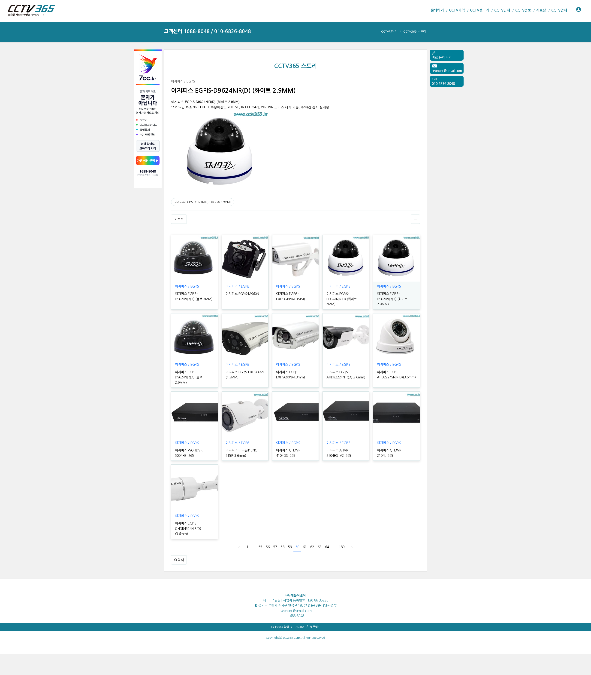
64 (327, 547)
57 (275, 547)
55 (260, 547)
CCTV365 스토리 (414, 31)
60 (297, 547)
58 (282, 547)
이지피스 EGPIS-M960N (242, 293)
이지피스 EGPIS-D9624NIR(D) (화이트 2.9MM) (203, 202)
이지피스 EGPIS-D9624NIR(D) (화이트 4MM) (341, 299)
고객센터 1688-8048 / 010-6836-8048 (207, 31)
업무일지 (315, 627)
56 (268, 547)
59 (290, 547)
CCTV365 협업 (280, 627)
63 (319, 547)
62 (312, 547)
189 (341, 547)
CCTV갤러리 (389, 31)
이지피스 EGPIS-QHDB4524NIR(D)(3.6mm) (188, 528)
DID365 (299, 627)
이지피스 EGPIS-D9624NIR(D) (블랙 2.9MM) (188, 377)
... (253, 547)
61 (305, 547)
